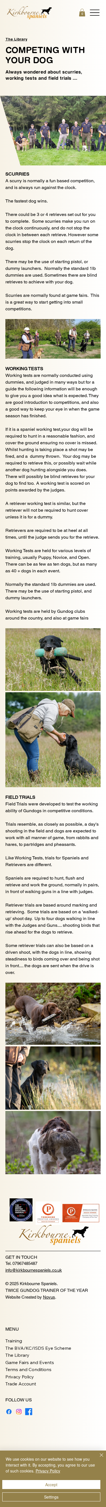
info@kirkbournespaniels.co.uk (33, 1270)
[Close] (98, 1458)
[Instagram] (18, 1411)
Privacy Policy (19, 1376)
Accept (51, 1484)
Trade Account (20, 1384)
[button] (82, 12)
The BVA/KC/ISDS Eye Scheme (38, 1348)
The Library (16, 39)
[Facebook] (8, 1411)
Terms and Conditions (28, 1369)
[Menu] (94, 13)
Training (13, 1341)
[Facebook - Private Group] (28, 1411)
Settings (51, 1497)
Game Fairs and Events (29, 1362)
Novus (49, 1297)
